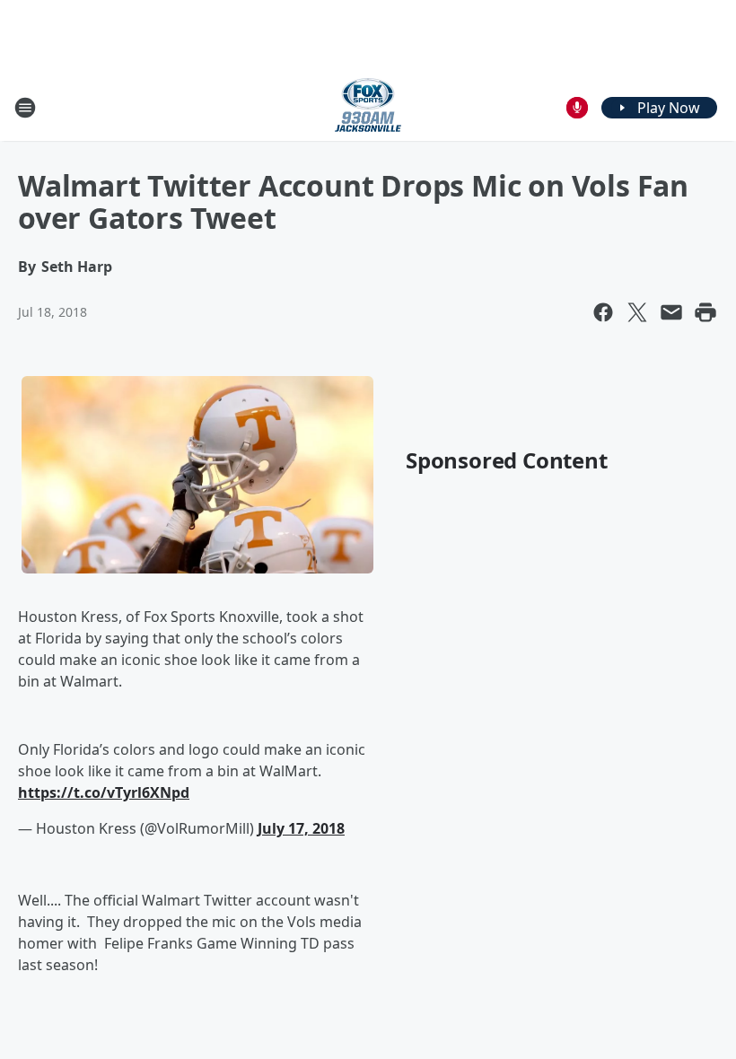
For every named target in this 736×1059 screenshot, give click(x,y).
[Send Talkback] (577, 107)
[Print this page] (705, 312)
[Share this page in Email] (671, 312)
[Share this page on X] (637, 312)
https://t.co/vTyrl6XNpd (103, 792)
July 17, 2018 (301, 828)
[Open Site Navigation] (25, 107)
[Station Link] (368, 107)
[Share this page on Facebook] (603, 312)
